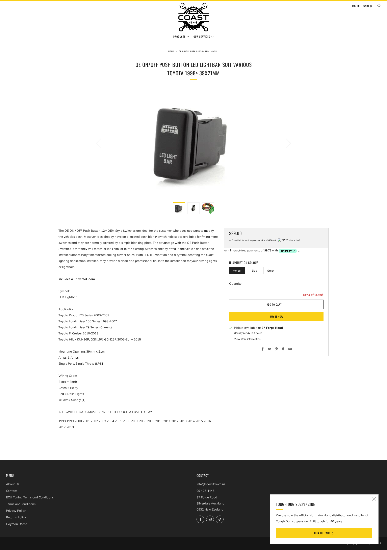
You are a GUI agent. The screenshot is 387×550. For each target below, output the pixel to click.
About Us (12, 484)
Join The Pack (322, 533)
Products (179, 36)
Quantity (235, 283)
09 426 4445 (205, 491)
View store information (247, 338)
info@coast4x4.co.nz (211, 484)
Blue (254, 270)
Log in (356, 6)
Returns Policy (16, 517)
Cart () (368, 6)
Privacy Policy (16, 511)
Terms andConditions (20, 504)
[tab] (179, 208)
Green (271, 270)
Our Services (202, 36)
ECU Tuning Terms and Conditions (30, 497)
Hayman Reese (16, 524)
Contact (11, 491)
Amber (237, 270)
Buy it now (276, 316)
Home (171, 51)
